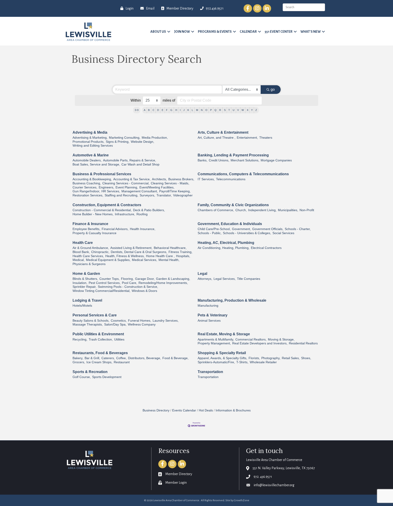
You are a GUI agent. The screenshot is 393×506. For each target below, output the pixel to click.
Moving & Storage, (281, 339)
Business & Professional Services (102, 174)
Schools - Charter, (298, 229)
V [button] (238, 110)
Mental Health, (169, 260)
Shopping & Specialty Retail (222, 353)
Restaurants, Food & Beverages (100, 353)
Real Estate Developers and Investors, (259, 343)
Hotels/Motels (82, 305)
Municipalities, (288, 210)
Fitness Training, (180, 252)
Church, (241, 210)
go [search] (273, 89)
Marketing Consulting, (124, 137)
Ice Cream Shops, (99, 362)
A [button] (144, 110)
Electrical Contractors (266, 248)
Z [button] (256, 110)
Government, (241, 229)
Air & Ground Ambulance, (91, 248)
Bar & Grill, (92, 358)
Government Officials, (267, 229)
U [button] (233, 110)
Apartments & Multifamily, (216, 339)
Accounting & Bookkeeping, (92, 179)
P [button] (211, 110)
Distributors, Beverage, (144, 358)
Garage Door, (145, 279)
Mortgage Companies (276, 160)
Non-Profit (307, 210)
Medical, (79, 260)
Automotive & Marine (91, 155)
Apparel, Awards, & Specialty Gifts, (222, 358)
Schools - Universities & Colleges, (247, 233)
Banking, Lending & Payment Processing (233, 155)
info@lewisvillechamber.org (274, 485)
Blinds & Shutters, (85, 279)
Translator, (164, 195)
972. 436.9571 (263, 476)
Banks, (202, 160)
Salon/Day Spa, (115, 324)
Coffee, (121, 358)
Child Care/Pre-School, (214, 229)
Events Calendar (184, 410)
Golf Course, (82, 377)
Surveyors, (147, 195)
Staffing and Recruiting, (121, 195)
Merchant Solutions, (245, 160)
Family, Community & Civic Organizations (233, 205)
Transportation (210, 372)
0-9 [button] (137, 110)
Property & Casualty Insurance (94, 233)
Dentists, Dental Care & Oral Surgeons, (139, 252)
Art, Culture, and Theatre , (216, 137)
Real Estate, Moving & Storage (224, 334)
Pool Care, (129, 283)
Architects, (159, 179)
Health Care (83, 243)
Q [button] (215, 110)
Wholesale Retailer (263, 362)
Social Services (283, 233)
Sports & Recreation (90, 372)
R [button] (220, 110)
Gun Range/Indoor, (86, 191)
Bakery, (78, 358)
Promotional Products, (88, 141)
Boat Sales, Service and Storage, (96, 164)
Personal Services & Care (95, 315)
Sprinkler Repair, (84, 286)
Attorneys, (205, 279)
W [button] (243, 110)
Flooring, (127, 279)
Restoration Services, (88, 195)
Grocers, (79, 362)
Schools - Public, (210, 233)
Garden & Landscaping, (173, 279)
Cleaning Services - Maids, (170, 183)
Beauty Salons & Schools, (91, 320)
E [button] (162, 110)
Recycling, (80, 339)
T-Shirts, (242, 362)
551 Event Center (278, 31)
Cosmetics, (119, 320)
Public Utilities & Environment (98, 334)
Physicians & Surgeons (89, 264)
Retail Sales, (291, 358)
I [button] (180, 110)
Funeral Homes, (139, 320)
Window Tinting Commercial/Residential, (101, 291)
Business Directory (156, 410)
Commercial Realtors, (251, 339)
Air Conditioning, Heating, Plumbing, (223, 248)
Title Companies (248, 279)
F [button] (167, 110)
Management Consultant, (139, 191)
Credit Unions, (219, 160)
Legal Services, (225, 279)
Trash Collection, (101, 339)
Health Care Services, (88, 256)
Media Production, (155, 137)
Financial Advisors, (115, 229)
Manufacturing (208, 305)
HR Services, (110, 191)
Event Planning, (127, 187)
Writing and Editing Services (93, 145)
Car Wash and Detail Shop (140, 164)
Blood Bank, (81, 252)
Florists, (254, 358)
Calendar (248, 31)
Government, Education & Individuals (230, 224)
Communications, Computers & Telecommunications (243, 174)
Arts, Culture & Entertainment (223, 132)
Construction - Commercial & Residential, (102, 210)
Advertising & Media (90, 132)
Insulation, (80, 283)
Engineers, (106, 187)
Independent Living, (262, 210)
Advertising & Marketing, (90, 137)
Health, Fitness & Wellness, (125, 256)
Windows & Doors (144, 291)
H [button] (176, 110)
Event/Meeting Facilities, (156, 187)
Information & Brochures (233, 410)
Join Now (182, 31)
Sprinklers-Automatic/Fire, (216, 362)
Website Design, (142, 141)
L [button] (192, 110)
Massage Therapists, (88, 324)
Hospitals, (183, 256)
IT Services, (206, 179)
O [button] (206, 110)
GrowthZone (241, 500)
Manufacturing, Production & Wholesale (232, 300)
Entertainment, (247, 137)
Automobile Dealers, (87, 160)
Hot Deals (206, 410)
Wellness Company (142, 324)
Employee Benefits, (86, 229)
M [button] (197, 110)
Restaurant (122, 362)
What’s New (310, 31)
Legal (202, 274)
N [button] (202, 110)
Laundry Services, (166, 320)
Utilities (119, 339)
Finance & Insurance (90, 224)
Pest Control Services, (105, 283)
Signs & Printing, (117, 141)
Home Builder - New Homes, (93, 214)
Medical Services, (144, 260)
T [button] (229, 110)
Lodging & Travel (87, 300)
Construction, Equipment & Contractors (107, 205)
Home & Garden (86, 274)
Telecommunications (230, 179)
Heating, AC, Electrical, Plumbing (226, 243)
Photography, (270, 358)
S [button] (225, 110)
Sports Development (106, 377)
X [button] (247, 110)
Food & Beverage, (175, 358)
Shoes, (306, 358)
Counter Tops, (109, 279)
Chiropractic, (100, 252)
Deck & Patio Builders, (149, 210)
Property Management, (214, 343)
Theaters (265, 137)
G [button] (171, 110)
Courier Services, (85, 187)
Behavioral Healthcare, (170, 248)
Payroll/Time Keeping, (175, 191)
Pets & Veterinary (212, 315)
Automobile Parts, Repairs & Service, (129, 160)
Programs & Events (215, 31)
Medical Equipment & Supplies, (108, 260)
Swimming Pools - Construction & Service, (128, 286)
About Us (158, 31)
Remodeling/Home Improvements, (163, 283)
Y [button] (252, 110)
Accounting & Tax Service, (132, 179)
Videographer (183, 195)
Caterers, (108, 358)
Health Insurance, (142, 229)
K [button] (188, 110)
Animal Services (209, 320)
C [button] (153, 110)
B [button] (149, 110)
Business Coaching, (87, 183)
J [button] (184, 110)
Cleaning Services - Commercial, (125, 183)
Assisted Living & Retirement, (131, 248)
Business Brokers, (181, 179)
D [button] (158, 110)
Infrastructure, (125, 214)
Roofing (142, 214)
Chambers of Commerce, (216, 210)
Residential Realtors (303, 343)
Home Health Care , (160, 256)
